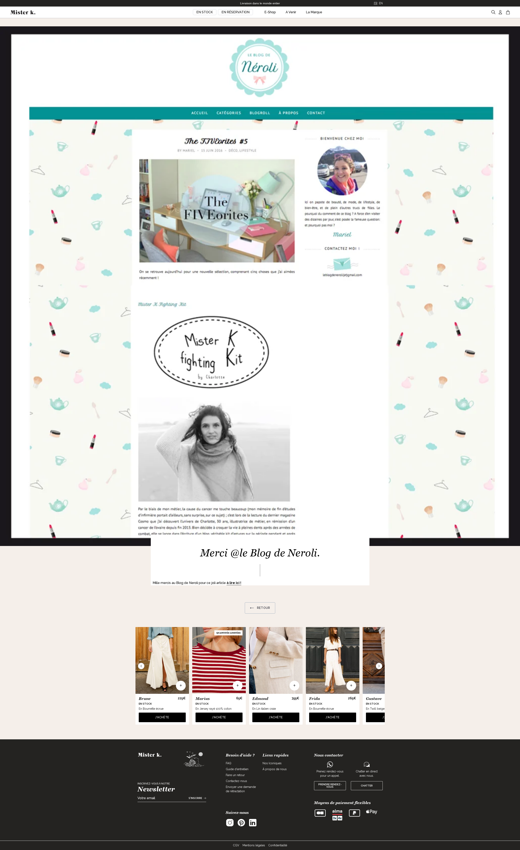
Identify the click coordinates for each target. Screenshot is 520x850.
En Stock (204, 12)
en (381, 3)
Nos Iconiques (272, 763)
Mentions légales (254, 845)
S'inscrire (195, 798)
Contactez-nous (236, 781)
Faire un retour (235, 775)
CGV (236, 845)
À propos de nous (275, 769)
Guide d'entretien (237, 769)
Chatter (367, 785)
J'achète (162, 717)
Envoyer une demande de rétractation (241, 789)
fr (375, 3)
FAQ (228, 763)
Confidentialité (277, 845)
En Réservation (235, 12)
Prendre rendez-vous (330, 785)
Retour (263, 607)
